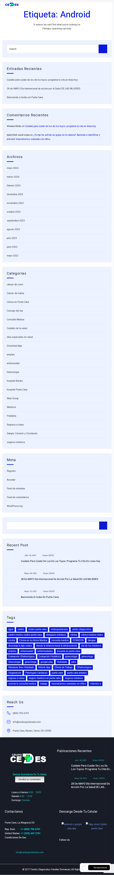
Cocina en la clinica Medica (33, 640)
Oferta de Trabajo (63, 667)
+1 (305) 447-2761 (31, 833)
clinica (73, 634)
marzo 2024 (13, 176)
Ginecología (14, 662)
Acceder (11, 479)
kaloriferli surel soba (18, 135)
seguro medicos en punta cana (44, 678)
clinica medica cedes (92, 634)
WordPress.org (15, 506)
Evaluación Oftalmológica (21, 656)
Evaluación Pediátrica (50, 656)
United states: (13, 833)
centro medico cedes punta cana (25, 634)
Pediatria (11, 415)
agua (10, 629)
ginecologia (71, 656)
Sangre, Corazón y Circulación (22, 433)
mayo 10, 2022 (30, 591)
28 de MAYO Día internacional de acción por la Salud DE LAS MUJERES (43, 88)
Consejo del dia (15, 310)
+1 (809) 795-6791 (30, 829)
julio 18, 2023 (30, 555)
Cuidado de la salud (17, 328)
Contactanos (14, 811)
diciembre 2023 (15, 194)
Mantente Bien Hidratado (21, 667)
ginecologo (87, 656)
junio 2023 (12, 246)
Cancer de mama (15, 293)
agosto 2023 (13, 229)
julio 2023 (12, 238)
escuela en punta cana (68, 651)
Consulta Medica (15, 319)
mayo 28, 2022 (30, 573)
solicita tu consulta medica (22, 683)
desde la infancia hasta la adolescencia (56, 645)
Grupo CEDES (48, 555)
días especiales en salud (20, 337)
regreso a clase (16, 678)
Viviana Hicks (14, 126)
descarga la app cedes (20, 645)
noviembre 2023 (15, 203)
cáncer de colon (15, 284)
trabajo (43, 683)
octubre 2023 (14, 211)
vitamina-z (95, 683)
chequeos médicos (56, 634)
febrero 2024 (13, 185)
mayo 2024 (12, 168)
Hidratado (62, 662)
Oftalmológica (84, 667)
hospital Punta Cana (17, 389)
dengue (92, 640)
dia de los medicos (91, 645)
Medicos (11, 407)
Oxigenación (14, 672)
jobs (73, 662)
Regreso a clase (15, 424)
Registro (11, 471)
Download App (14, 345)
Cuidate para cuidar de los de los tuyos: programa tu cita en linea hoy (42, 79)
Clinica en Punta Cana (18, 302)
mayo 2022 (12, 255)
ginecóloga (30, 662)
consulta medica (60, 640)
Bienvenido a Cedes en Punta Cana (25, 97)
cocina (11, 640)
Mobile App (44, 667)
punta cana (57, 672)
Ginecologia (13, 372)
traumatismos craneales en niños (69, 683)
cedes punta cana (37, 629)
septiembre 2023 (16, 220)
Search (103, 526)
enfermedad (13, 363)
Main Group (13, 398)
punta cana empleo (77, 672)
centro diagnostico (81, 629)
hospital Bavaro (15, 380)
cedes (21, 629)
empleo (11, 354)
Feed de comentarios (18, 497)
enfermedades (45, 651)
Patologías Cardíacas (36, 672)
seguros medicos (16, 442)
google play (47, 662)
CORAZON (78, 640)
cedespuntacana (59, 629)
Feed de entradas (16, 488)
